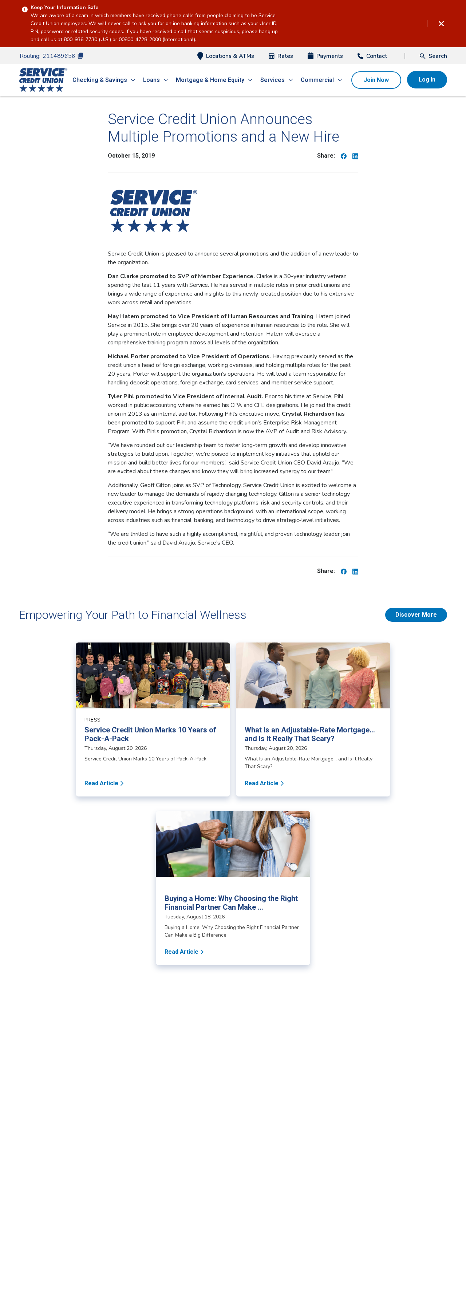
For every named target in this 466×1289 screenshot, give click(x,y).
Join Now (376, 79)
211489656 (59, 56)
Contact (376, 56)
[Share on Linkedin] (355, 155)
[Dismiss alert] (441, 23)
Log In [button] (427, 79)
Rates (285, 56)
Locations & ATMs (230, 56)
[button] (433, 56)
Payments (329, 56)
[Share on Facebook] (344, 155)
